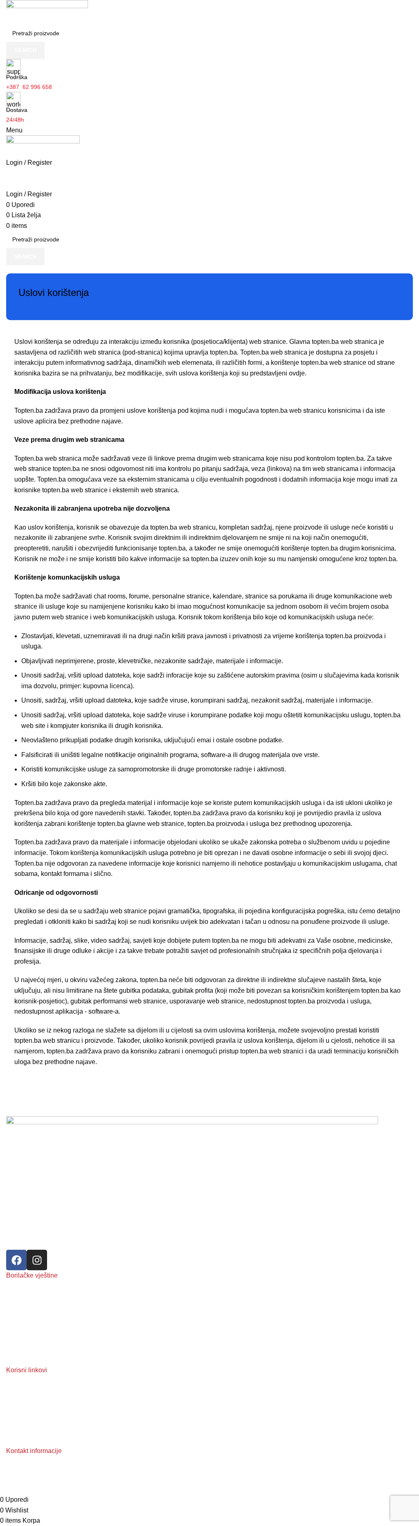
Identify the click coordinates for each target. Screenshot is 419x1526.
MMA (13, 1315)
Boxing (15, 1288)
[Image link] (192, 1172)
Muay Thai (20, 1344)
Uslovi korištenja (27, 1438)
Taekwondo (21, 1358)
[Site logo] (47, 11)
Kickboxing (20, 1302)
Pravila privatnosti (29, 1424)
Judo (12, 1329)
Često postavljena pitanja (38, 1410)
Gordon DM (200, 1489)
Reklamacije (22, 1396)
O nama (16, 1382)
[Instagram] (37, 1260)
